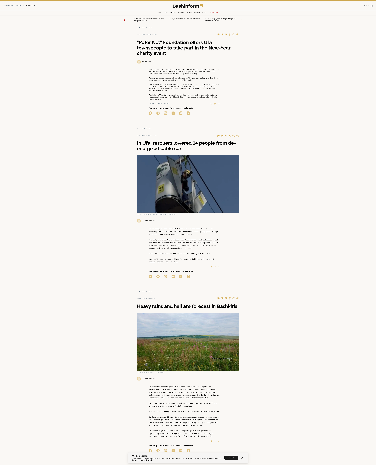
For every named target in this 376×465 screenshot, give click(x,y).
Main (159, 13)
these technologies (146, 460)
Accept (231, 458)
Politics (189, 13)
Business (181, 13)
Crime (166, 13)
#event (166, 103)
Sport (204, 13)
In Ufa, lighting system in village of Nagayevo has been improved (220, 20)
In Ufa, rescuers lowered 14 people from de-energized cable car (149, 20)
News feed (214, 13)
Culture (172, 13)
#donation (159, 103)
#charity (152, 103)
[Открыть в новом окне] (150, 113)
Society (197, 13)
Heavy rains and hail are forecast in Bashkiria (185, 19)
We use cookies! (140, 456)
